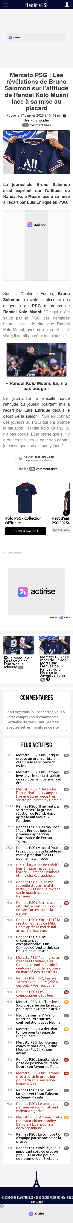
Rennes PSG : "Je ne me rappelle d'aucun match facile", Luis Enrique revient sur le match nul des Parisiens (38, 889)
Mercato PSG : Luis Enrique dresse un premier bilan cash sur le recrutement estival (37, 760)
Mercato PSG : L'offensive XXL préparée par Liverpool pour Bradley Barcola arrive (39, 1005)
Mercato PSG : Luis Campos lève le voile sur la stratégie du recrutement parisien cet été (38, 777)
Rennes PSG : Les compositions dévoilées (35, 993)
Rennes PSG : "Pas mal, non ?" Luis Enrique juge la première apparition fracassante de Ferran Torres (37, 834)
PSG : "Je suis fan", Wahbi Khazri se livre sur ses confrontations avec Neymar (39, 1018)
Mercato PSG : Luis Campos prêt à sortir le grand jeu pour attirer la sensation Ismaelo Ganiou (38, 1078)
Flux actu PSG (36, 745)
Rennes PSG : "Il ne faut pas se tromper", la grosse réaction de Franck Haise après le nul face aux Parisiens (38, 813)
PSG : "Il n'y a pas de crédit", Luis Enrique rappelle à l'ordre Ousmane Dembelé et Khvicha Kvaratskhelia (37, 870)
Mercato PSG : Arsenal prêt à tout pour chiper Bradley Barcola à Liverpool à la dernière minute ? (39, 1122)
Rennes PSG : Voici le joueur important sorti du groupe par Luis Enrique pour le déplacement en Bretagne (38, 1153)
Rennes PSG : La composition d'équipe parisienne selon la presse (39, 1137)
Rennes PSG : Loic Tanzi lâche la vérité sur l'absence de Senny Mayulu (38, 1093)
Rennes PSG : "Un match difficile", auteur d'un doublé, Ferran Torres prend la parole (39, 907)
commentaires (37, 125)
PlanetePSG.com (26, 1198)
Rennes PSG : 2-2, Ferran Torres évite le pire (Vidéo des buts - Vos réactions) (37, 981)
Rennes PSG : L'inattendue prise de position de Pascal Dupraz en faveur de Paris (37, 1063)
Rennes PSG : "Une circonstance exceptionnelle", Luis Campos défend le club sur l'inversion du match (37, 944)
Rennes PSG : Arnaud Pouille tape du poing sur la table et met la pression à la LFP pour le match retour (39, 853)
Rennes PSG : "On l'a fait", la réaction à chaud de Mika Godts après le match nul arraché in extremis (38, 925)
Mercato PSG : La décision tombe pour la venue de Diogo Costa (36, 1032)
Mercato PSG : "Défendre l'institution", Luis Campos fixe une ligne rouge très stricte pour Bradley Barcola (38, 794)
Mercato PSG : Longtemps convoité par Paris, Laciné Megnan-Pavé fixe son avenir (37, 1047)
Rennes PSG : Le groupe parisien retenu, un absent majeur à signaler (37, 1107)
